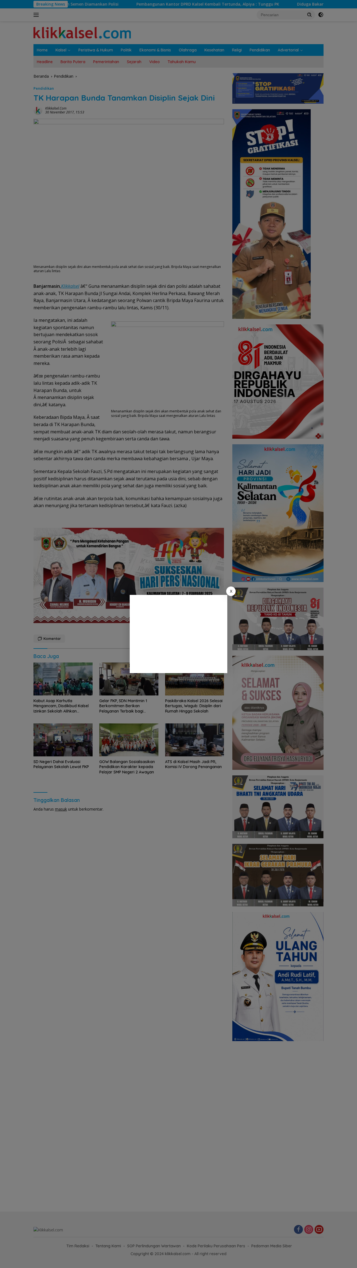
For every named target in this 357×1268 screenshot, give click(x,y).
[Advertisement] (178, 634)
